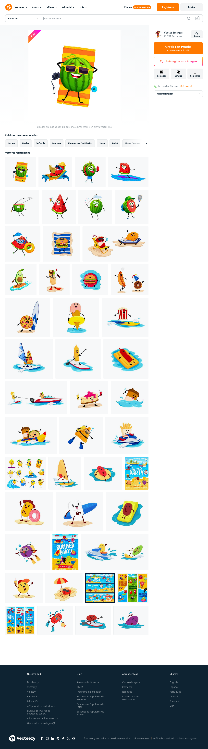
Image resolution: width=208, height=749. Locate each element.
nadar (25, 143)
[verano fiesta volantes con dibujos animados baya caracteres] (65, 552)
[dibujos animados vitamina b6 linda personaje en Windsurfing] (65, 473)
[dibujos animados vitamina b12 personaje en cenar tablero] (93, 620)
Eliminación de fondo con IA (42, 718)
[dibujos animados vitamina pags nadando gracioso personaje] (130, 620)
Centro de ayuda (131, 682)
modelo (56, 143)
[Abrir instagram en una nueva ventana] (47, 738)
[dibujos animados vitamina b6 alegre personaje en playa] (29, 511)
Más (81, 7)
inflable (40, 143)
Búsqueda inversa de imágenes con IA (38, 712)
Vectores (19, 7)
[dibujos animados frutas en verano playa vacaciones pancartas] (100, 588)
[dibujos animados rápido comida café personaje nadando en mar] (129, 397)
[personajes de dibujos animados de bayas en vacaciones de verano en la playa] (132, 588)
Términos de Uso (142, 738)
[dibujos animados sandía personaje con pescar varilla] (22, 207)
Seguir (197, 36)
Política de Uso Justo (186, 738)
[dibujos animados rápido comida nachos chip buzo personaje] (81, 435)
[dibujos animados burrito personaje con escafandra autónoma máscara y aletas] (54, 279)
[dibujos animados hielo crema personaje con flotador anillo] (76, 317)
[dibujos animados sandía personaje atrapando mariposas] (95, 207)
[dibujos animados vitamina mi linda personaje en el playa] (64, 588)
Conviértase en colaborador (130, 698)
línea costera (132, 143)
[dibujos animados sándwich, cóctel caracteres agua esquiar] (36, 397)
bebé (115, 143)
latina (11, 143)
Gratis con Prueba (178, 48)
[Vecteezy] (8, 7)
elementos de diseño (80, 143)
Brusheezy (33, 682)
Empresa (32, 696)
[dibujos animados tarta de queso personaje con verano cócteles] (89, 397)
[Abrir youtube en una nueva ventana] (73, 738)
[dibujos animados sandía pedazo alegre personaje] (59, 207)
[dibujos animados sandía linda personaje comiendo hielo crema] (90, 172)
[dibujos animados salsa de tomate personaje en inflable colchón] (125, 359)
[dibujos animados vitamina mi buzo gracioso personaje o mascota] (27, 552)
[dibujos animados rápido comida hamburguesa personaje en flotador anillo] (90, 279)
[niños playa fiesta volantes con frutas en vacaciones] (136, 473)
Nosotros (127, 691)
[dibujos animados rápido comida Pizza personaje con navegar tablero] (27, 317)
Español (174, 687)
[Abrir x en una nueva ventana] (68, 738)
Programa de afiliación (89, 691)
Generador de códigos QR (41, 723)
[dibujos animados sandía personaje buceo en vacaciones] (22, 244)
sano (102, 143)
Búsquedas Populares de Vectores (90, 698)
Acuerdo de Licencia (88, 682)
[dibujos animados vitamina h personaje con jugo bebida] (24, 588)
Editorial (67, 7)
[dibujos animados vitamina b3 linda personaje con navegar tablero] (79, 511)
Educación (32, 701)
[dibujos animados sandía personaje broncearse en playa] (20, 172)
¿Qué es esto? (186, 86)
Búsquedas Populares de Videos (90, 713)
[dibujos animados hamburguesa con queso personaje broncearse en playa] (61, 244)
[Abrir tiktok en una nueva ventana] (63, 738)
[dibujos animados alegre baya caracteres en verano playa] (20, 620)
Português (175, 691)
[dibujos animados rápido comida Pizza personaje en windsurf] (29, 359)
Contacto (127, 687)
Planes (128, 7)
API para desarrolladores (41, 706)
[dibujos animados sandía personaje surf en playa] (128, 172)
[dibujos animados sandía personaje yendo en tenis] (131, 207)
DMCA (80, 687)
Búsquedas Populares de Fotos (90, 705)
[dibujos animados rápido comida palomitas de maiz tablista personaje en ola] (125, 317)
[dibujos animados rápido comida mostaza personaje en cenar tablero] (78, 359)
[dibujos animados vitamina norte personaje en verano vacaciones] (127, 511)
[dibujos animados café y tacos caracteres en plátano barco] (31, 435)
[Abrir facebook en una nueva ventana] (42, 738)
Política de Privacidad (163, 738)
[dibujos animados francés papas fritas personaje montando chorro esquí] (126, 435)
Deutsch (174, 696)
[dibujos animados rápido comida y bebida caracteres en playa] (115, 244)
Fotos (35, 7)
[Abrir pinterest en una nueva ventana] (58, 738)
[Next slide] (143, 143)
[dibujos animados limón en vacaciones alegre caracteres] (25, 473)
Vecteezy (32, 687)
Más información (165, 93)
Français (174, 701)
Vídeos (50, 7)
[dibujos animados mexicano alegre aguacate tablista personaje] (21, 279)
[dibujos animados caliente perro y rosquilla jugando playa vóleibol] (129, 279)
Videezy (31, 691)
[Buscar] (189, 18)
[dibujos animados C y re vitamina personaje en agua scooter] (114, 552)
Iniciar (191, 7)
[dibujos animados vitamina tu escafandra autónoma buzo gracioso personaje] (55, 620)
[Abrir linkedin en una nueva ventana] (52, 738)
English (174, 682)
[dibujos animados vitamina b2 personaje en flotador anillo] (103, 473)
